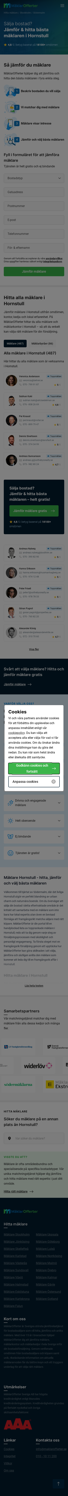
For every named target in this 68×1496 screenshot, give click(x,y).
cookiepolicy (16, 733)
